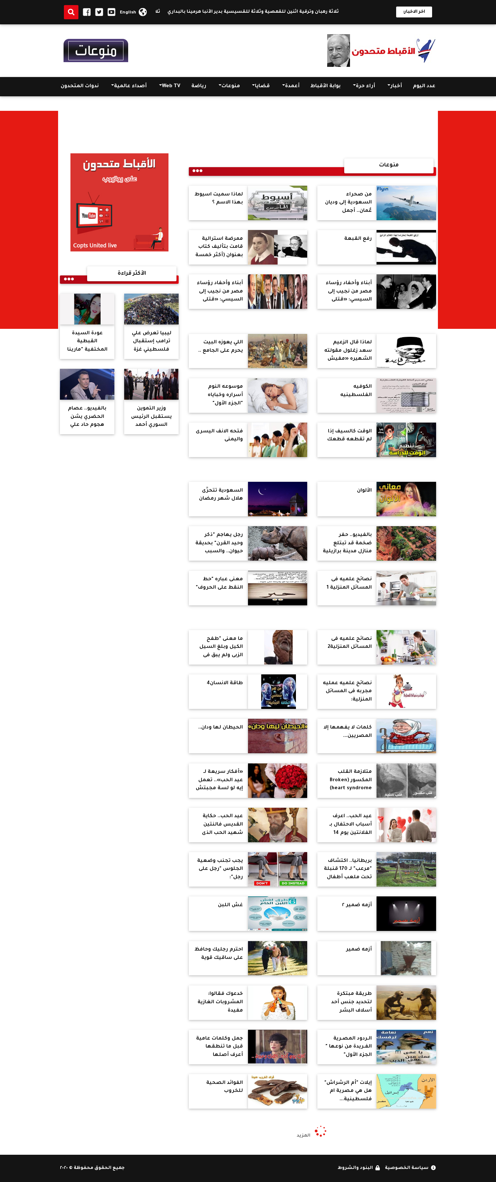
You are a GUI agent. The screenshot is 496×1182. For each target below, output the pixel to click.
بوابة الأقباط (325, 86)
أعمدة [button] (292, 86)
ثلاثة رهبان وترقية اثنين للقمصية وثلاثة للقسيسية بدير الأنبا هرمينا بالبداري (271, 12)
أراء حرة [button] (365, 86)
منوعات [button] (230, 86)
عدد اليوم (424, 86)
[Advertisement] (467, 220)
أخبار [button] (396, 86)
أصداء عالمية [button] (130, 86)
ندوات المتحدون (80, 86)
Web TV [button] (171, 86)
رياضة (198, 86)
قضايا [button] (262, 86)
